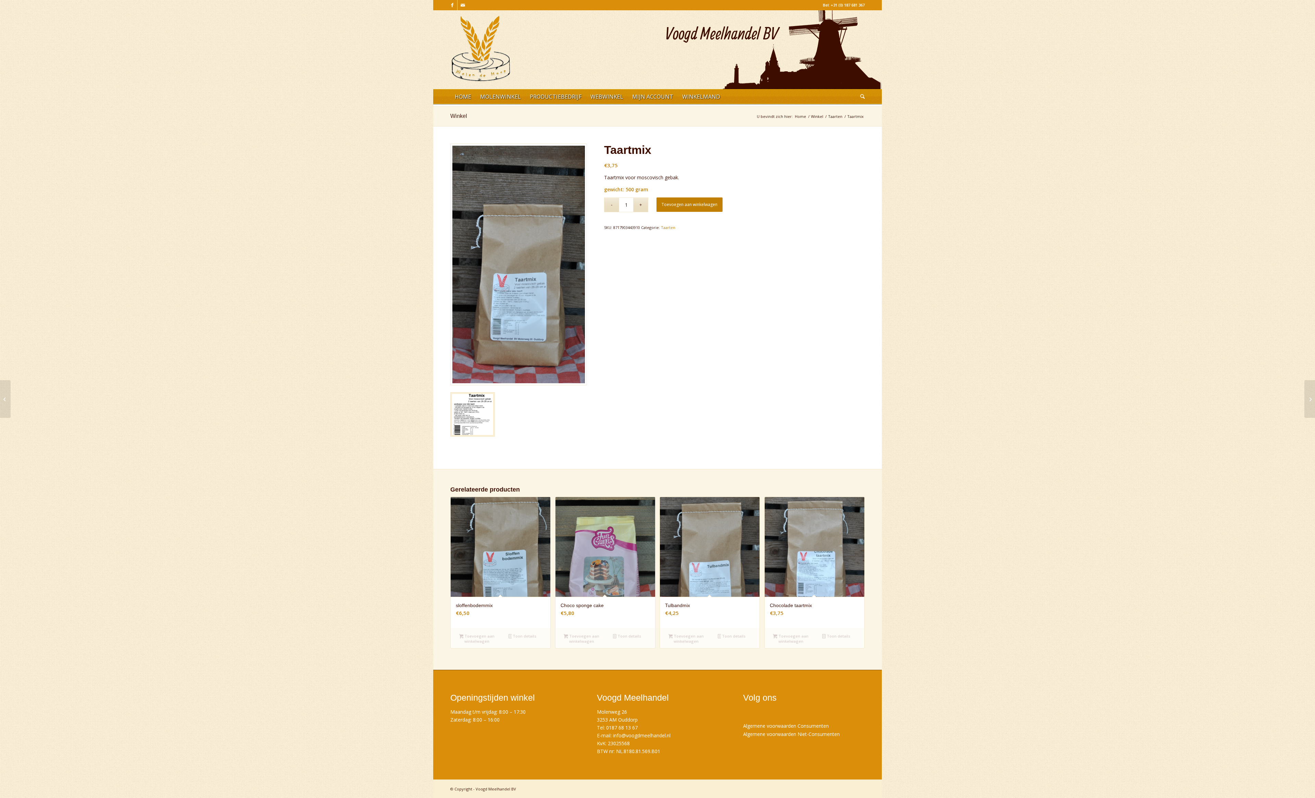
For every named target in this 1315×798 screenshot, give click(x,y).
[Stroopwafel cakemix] (5, 399)
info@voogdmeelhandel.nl (642, 735)
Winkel (458, 116)
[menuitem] (463, 97)
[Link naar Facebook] (452, 5)
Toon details (524, 636)
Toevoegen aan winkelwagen (689, 204)
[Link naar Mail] (463, 5)
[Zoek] (860, 97)
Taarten (668, 227)
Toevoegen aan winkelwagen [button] (478, 638)
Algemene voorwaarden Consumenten (786, 726)
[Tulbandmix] (1309, 399)
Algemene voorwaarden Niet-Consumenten (791, 734)
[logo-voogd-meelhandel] (481, 52)
